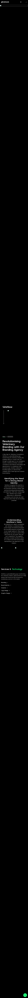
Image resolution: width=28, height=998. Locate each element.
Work (4, 436)
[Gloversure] (5, 2)
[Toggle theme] (21, 2)
